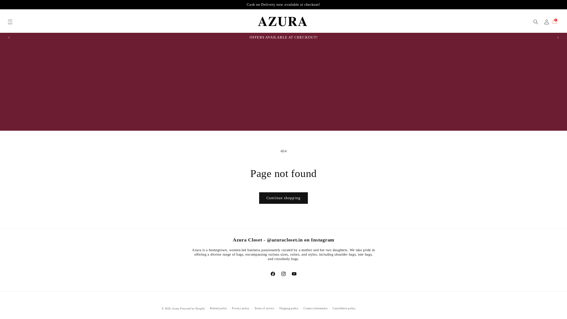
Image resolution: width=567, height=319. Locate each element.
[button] (10, 22)
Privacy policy (240, 308)
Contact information (315, 308)
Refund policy (218, 308)
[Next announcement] (558, 37)
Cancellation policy (344, 308)
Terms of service (264, 308)
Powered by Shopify (192, 308)
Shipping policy (289, 308)
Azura (175, 308)
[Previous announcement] (9, 37)
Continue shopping (283, 198)
